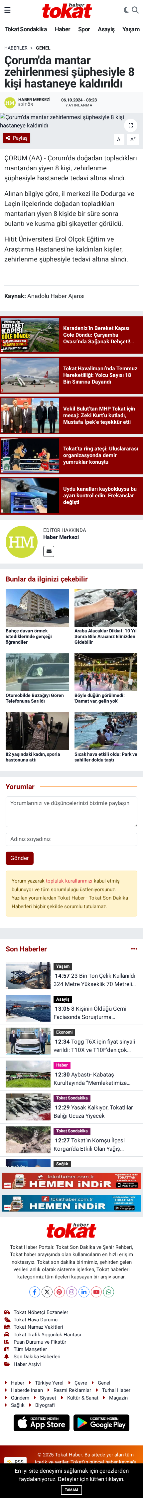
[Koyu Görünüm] (126, 10)
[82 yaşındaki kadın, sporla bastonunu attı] (37, 730)
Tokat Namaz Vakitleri (38, 1327)
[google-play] (101, 1423)
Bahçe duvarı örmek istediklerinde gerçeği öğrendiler (29, 636)
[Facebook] (34, 1291)
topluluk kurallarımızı (70, 881)
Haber (63, 29)
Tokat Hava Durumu (36, 1320)
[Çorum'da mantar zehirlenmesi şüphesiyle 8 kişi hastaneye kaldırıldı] (71, 121)
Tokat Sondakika (26, 29)
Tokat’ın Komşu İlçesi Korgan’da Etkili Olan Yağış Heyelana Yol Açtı (89, 1145)
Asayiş (106, 29)
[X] (47, 1291)
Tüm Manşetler (30, 1349)
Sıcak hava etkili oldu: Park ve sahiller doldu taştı (105, 756)
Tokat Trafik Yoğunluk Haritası (47, 1335)
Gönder (19, 858)
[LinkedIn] (83, 1291)
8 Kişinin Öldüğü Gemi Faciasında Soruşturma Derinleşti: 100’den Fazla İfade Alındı (91, 1013)
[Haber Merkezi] (22, 541)
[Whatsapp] (108, 1291)
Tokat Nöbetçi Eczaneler (41, 1312)
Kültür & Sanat (82, 1398)
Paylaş (20, 138)
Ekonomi (64, 1032)
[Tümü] (134, 948)
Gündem (20, 1398)
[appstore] (42, 1423)
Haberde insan (27, 1390)
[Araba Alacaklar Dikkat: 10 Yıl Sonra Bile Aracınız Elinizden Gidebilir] (106, 607)
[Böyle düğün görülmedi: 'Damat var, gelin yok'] (106, 671)
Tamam (71, 1490)
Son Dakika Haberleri (37, 1357)
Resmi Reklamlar (72, 1390)
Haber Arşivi (27, 1364)
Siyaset (48, 1398)
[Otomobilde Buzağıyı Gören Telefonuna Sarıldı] (37, 671)
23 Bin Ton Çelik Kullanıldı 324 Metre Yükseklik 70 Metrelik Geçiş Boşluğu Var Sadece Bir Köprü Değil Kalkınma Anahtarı (94, 980)
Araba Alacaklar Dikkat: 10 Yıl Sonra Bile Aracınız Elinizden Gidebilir (105, 636)
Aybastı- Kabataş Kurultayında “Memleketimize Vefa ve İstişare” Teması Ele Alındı (90, 1079)
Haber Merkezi (61, 537)
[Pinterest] (59, 1291)
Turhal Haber (116, 1390)
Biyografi (45, 1405)
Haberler (16, 48)
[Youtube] (96, 1291)
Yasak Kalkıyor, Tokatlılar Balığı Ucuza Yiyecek (93, 1111)
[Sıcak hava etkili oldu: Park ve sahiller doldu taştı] (106, 730)
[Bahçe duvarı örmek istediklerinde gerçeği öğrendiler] (37, 607)
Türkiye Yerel (49, 1383)
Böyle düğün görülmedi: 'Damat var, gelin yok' (99, 698)
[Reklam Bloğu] (71, 1180)
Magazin (118, 1398)
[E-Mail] (48, 551)
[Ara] (135, 10)
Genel (43, 48)
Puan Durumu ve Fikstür (40, 1342)
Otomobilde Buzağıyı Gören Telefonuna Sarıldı (35, 698)
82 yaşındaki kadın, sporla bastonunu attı (33, 756)
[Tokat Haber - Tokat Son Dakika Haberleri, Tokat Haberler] (67, 10)
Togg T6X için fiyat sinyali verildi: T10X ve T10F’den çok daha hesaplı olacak (94, 1046)
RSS (18, 1462)
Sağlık (62, 1163)
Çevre (80, 1383)
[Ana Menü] (7, 10)
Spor (84, 29)
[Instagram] (71, 1291)
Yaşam (131, 29)
